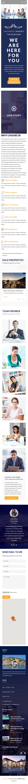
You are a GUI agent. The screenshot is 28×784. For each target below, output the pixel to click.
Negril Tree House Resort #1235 (13, 769)
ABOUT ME (14, 79)
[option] (14, 287)
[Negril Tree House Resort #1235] (14, 764)
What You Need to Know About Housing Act (17, 728)
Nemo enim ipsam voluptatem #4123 (14, 290)
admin (13, 720)
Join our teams (11, 498)
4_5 (11, 519)
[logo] (23, 2)
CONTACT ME (14, 82)
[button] (14, 619)
